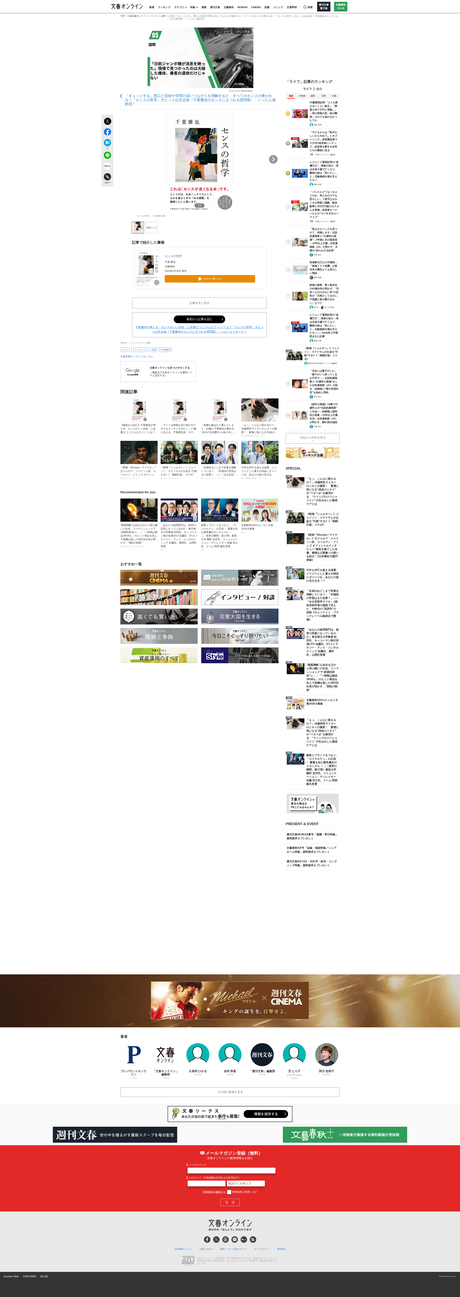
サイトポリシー (261, 1249)
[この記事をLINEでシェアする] (107, 156)
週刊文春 (215, 7)
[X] (216, 1239)
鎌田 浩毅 (317, 277)
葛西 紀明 (317, 125)
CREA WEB (29, 1276)
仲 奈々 (317, 307)
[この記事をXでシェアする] (107, 121)
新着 (151, 7)
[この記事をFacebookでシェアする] (107, 132)
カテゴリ (179, 7)
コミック (278, 7)
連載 (203, 7)
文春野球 (292, 7)
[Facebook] (207, 1239)
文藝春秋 (229, 7)
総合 (319, 88)
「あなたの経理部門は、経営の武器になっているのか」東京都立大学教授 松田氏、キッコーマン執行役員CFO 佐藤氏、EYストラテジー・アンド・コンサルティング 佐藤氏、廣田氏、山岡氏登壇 (179, 537)
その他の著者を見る (230, 1091)
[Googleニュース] (234, 1239)
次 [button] (273, 159)
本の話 (44, 1276)
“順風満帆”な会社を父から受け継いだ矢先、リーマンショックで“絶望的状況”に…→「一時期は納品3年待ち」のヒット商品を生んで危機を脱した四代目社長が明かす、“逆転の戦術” (138, 536)
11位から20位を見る (313, 437)
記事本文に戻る (199, 302)
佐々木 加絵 (329, 307)
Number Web (11, 1276)
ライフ (154, 16)
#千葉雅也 (165, 350)
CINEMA (256, 7)
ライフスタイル (140, 350)
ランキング (164, 7)
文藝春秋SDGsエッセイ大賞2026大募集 (257, 528)
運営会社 (281, 1249)
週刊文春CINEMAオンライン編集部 (322, 363)
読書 (267, 7)
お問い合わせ (205, 1249)
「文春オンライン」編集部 (324, 155)
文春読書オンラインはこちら (136, 356)
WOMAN (242, 7)
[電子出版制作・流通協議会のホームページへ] (187, 1261)
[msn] (244, 1239)
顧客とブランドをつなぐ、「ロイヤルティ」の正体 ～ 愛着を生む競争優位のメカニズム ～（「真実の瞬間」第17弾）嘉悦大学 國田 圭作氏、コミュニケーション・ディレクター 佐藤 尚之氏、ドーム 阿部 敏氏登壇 (219, 537)
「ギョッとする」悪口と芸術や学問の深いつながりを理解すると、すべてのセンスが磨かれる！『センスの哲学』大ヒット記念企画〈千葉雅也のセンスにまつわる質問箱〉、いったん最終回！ (200, 100)
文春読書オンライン (138, 16)
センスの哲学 (173, 256)
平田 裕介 (317, 255)
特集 (192, 7)
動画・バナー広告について (233, 1249)
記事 (163, 16)
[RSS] (253, 1239)
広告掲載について (183, 1249)
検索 (310, 7)
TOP (122, 16)
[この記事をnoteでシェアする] (107, 166)
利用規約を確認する (214, 1191)
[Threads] (225, 1239)
